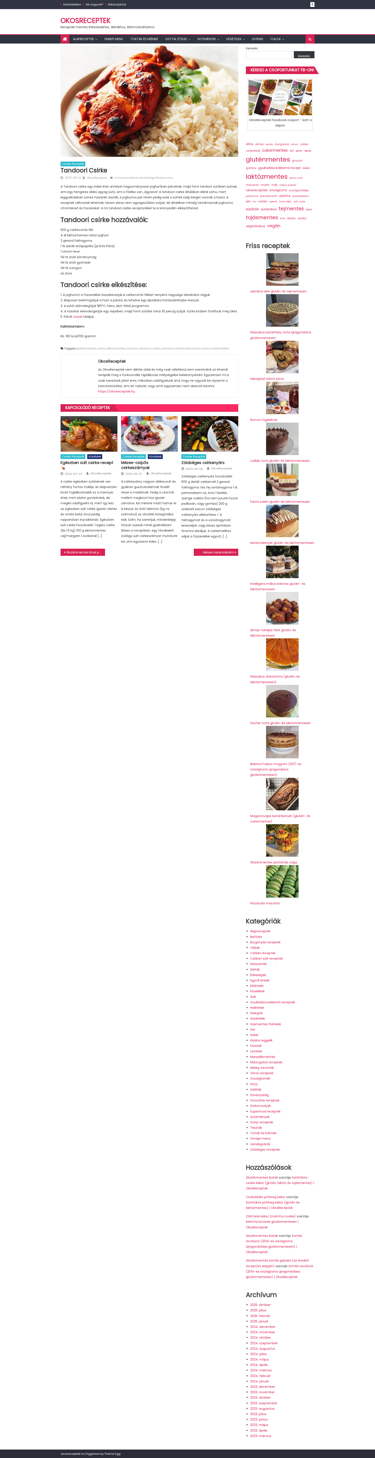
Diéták (255, 969)
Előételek (257, 986)
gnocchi (297, 160)
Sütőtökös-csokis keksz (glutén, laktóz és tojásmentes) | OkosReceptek (280, 1182)
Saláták (255, 1089)
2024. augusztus (262, 1348)
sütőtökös (269, 209)
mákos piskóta (287, 185)
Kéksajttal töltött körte (267, 379)
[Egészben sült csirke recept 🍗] (89, 434)
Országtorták (260, 1078)
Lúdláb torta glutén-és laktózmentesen (280, 461)
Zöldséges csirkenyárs (203, 462)
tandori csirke (200, 348)
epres (307, 150)
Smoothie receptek (265, 1100)
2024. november (262, 1332)
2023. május (259, 1425)
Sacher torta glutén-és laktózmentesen (280, 723)
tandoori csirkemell (175, 348)
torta (282, 218)
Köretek (256, 1046)
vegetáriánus (255, 226)
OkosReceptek (86, 20)
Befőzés (256, 937)
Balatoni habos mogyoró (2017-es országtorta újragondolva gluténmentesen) (275, 769)
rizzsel (77, 317)
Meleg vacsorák (262, 1068)
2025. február (260, 1316)
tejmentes (291, 208)
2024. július (258, 1354)
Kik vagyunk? (94, 4)
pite (248, 201)
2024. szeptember (264, 1343)
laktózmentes (115, 348)
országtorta (278, 190)
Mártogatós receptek (266, 1062)
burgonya (282, 144)
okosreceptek (256, 190)
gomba (251, 168)
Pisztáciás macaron (265, 903)
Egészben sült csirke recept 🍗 (87, 465)
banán (269, 144)
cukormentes (275, 150)
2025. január (259, 1321)
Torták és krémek (144, 39)
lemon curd (296, 178)
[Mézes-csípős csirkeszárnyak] (149, 434)
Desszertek (258, 964)
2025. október (260, 1305)
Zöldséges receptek (265, 1149)
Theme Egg (112, 1454)
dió (292, 150)
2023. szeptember (263, 1403)
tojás (309, 209)
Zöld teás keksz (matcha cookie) (271, 1216)
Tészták (256, 1128)
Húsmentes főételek (265, 1024)
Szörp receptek (261, 1122)
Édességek (258, 975)
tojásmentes (220, 348)
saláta (262, 201)
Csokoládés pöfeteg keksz (265, 1197)
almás (259, 144)
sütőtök (252, 209)
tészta (291, 218)
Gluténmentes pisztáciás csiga (273, 862)
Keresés (252, 48)
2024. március (261, 1370)
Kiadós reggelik (261, 1040)
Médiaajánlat (117, 4)
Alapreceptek (83, 39)
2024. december (262, 1327)
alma (249, 144)
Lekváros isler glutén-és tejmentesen (278, 291)
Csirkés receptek (73, 164)
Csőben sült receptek (266, 958)
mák (274, 185)
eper (299, 150)
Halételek (257, 1008)
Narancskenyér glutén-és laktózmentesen (282, 543)
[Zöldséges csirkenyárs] (209, 434)
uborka (302, 218)
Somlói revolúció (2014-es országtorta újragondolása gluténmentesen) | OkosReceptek (279, 1271)
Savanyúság (259, 1095)
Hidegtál (256, 1013)
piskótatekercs (300, 196)
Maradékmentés (262, 1057)
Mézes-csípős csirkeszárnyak (135, 465)
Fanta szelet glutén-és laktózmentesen (280, 502)
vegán (273, 226)
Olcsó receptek (261, 1073)
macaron (252, 185)
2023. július (258, 1414)
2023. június (259, 1419)
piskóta (285, 196)
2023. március (260, 1436)
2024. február (260, 1376)
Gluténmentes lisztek (262, 1177)
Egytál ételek (176, 39)
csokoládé (253, 150)
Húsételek (234, 39)
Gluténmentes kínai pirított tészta (85, 552)
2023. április (258, 1430)
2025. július (258, 1310)
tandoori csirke (150, 348)
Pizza (254, 1084)
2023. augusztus (262, 1408)
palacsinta (252, 196)
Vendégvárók (260, 1144)
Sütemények (206, 39)
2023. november (262, 1392)
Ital (252, 1029)
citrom (294, 144)
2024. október (260, 1337)
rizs (254, 201)
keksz (306, 168)
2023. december (262, 1387)
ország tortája (299, 190)
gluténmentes (86, 348)
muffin (265, 185)
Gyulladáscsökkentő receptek (272, 1002)
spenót (273, 201)
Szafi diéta (285, 201)
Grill (253, 997)
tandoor (132, 348)
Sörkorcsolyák (260, 1106)
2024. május (259, 1359)
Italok (276, 39)
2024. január (259, 1381)
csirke (304, 144)
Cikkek (255, 948)
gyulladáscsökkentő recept (279, 168)
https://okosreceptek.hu (116, 391)
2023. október (260, 1397)
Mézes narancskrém (218, 552)
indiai (101, 348)
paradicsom (269, 196)
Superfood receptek (265, 1111)
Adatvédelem (72, 4)
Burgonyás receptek (265, 942)
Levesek (257, 39)
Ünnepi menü (113, 39)
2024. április (259, 1365)
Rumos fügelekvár (264, 420)
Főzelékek (257, 991)
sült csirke (299, 201)
